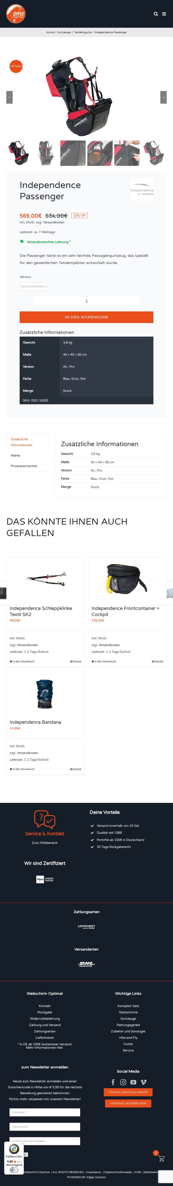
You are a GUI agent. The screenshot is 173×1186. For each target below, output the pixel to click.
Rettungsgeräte (128, 1025)
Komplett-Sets (128, 1006)
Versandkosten (54, 222)
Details (77, 661)
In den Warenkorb (86, 317)
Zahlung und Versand (45, 1025)
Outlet (128, 1044)
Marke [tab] (15, 455)
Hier (60, 1048)
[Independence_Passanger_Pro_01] (86, 97)
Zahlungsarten (44, 1031)
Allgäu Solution (96, 1177)
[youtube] (133, 1082)
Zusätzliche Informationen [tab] (21, 442)
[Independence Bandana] (46, 693)
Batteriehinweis (154, 1172)
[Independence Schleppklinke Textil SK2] (46, 579)
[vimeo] (143, 1082)
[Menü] (21, 1144)
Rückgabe (44, 1012)
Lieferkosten (44, 1038)
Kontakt (45, 1006)
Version (25, 277)
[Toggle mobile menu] (164, 14)
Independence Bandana (35, 722)
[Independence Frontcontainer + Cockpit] (127, 579)
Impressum (94, 1172)
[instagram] (123, 1082)
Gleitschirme (128, 1012)
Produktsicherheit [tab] (24, 466)
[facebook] (113, 1082)
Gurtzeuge (128, 1019)
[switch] (14, 1169)
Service (128, 1050)
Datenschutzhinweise (118, 1172)
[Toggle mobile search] (156, 14)
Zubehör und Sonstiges (128, 1031)
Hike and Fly (128, 1038)
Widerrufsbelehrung (45, 1019)
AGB (138, 1172)
